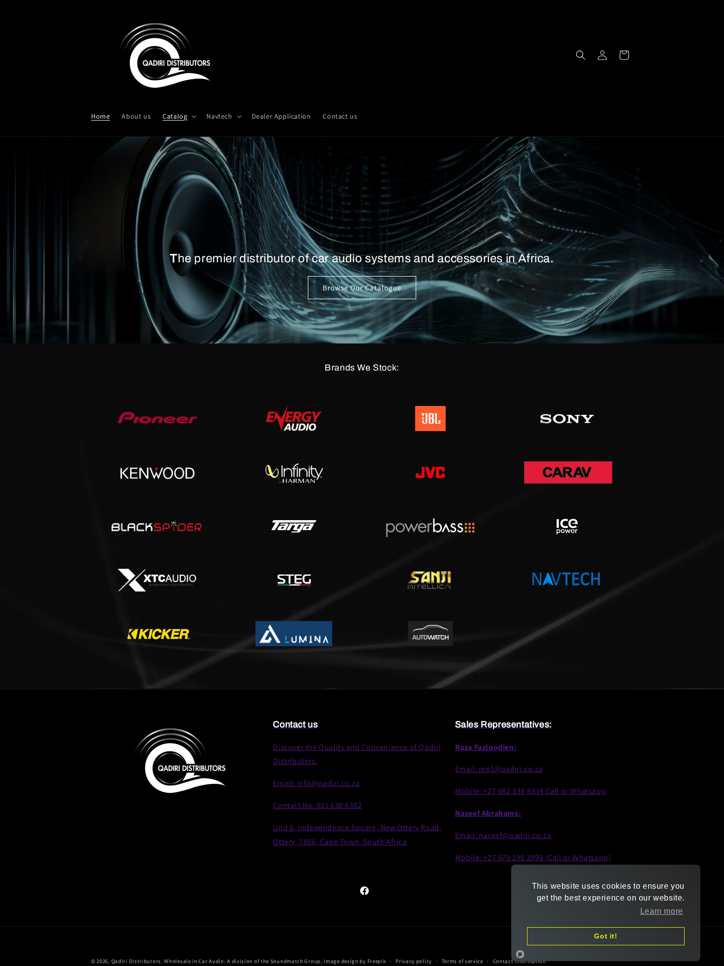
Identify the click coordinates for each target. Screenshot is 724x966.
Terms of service (462, 960)
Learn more (661, 911)
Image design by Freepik (355, 961)
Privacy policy (413, 960)
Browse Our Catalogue (362, 287)
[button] (178, 116)
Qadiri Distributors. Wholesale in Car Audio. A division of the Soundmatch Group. (217, 961)
